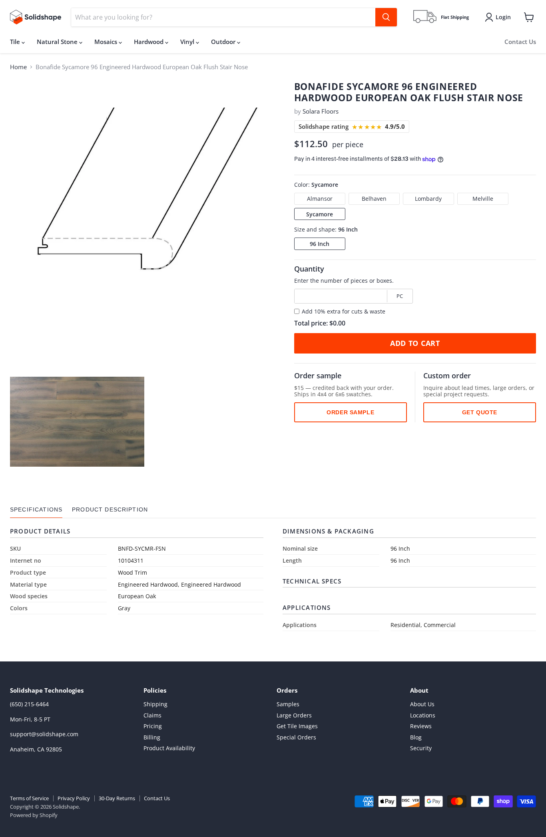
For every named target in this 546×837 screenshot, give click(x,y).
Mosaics (106, 42)
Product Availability (169, 748)
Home (18, 67)
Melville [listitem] (482, 198)
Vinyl (188, 42)
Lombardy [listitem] (428, 198)
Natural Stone (58, 42)
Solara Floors (321, 111)
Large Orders (294, 715)
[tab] (36, 509)
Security (421, 748)
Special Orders (296, 737)
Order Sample (350, 412)
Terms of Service (29, 798)
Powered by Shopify (34, 815)
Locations (422, 715)
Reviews (421, 726)
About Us (422, 704)
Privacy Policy (74, 798)
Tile (16, 42)
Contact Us (520, 42)
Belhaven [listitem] (374, 198)
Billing (151, 737)
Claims (152, 715)
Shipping (155, 704)
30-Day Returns (117, 798)
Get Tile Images (297, 726)
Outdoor (224, 42)
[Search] (386, 17)
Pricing (152, 726)
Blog (416, 737)
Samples (288, 704)
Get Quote (479, 412)
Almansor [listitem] (320, 198)
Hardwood (149, 42)
